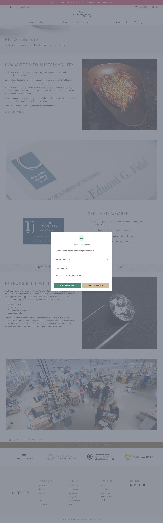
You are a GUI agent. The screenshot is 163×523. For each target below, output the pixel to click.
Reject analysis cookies (95, 285)
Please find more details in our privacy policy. (69, 275)
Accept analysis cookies (67, 285)
